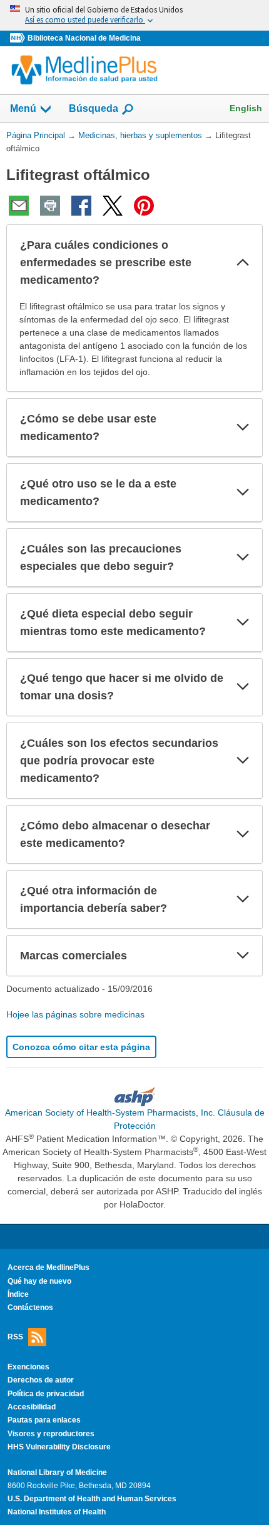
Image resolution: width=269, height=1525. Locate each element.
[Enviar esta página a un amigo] (18, 205)
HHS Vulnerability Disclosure (59, 1446)
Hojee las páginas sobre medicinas (75, 1014)
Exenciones (28, 1366)
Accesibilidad (32, 1406)
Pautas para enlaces (44, 1420)
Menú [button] (23, 108)
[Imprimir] (50, 205)
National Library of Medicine (57, 1472)
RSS (15, 1336)
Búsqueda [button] (93, 112)
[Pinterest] (143, 205)
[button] (242, 262)
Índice (18, 1294)
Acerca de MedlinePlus (48, 1267)
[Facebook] (81, 205)
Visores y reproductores (51, 1433)
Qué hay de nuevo (39, 1281)
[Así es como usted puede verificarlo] (134, 15)
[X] (112, 205)
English (246, 108)
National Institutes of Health (57, 1512)
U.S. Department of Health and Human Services (92, 1498)
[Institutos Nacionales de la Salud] (19, 38)
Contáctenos (30, 1307)
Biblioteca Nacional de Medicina (84, 38)
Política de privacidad (46, 1393)
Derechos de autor (41, 1380)
